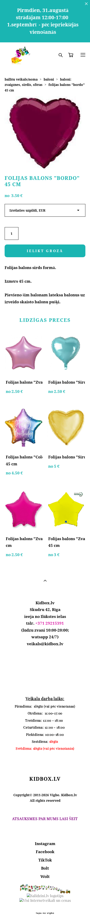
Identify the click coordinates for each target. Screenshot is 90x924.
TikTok (45, 860)
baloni (49, 79)
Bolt (45, 868)
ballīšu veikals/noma (21, 79)
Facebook (45, 851)
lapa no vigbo (45, 913)
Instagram (45, 843)
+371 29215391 (49, 623)
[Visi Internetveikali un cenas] (45, 900)
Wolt (45, 876)
